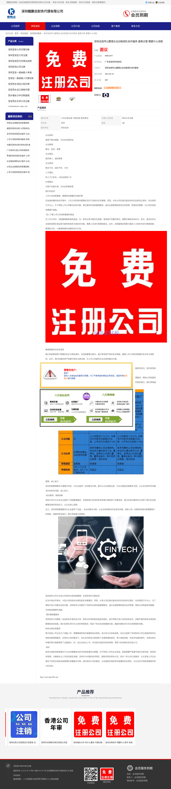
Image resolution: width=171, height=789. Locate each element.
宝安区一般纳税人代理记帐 (21, 78)
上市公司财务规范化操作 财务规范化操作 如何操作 (19, 172)
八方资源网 (28, 779)
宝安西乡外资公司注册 (19, 101)
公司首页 (15, 26)
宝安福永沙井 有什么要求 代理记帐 (84, 743)
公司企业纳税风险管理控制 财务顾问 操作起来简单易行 (19, 167)
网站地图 (55, 779)
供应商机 (35, 26)
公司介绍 (75, 26)
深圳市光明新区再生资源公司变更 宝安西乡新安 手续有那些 (63, 743)
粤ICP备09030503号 (38, 771)
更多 (30, 117)
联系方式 (135, 26)
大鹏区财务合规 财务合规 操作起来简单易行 (19, 145)
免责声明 (37, 779)
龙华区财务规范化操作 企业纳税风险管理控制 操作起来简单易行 (19, 134)
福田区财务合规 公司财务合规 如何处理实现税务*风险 (19, 128)
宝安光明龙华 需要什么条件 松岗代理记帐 (119, 743)
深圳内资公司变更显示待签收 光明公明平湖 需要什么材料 (30, 743)
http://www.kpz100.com (49, 677)
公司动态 (95, 26)
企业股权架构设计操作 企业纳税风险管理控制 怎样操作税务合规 (19, 161)
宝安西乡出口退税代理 (19, 90)
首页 (16, 33)
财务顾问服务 (35, 33)
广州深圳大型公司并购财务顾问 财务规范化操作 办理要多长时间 (19, 150)
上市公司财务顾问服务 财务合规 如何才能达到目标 (19, 139)
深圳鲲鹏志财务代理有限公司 (58, 771)
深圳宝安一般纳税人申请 (20, 72)
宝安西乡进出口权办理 (19, 84)
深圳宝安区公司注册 (17, 55)
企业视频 (55, 26)
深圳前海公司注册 (16, 67)
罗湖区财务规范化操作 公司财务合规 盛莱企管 (19, 156)
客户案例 (115, 26)
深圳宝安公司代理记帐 (19, 49)
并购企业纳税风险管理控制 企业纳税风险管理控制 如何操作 (19, 123)
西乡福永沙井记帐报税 (19, 95)
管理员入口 (45, 779)
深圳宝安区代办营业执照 (20, 61)
